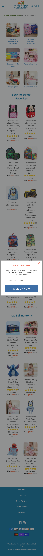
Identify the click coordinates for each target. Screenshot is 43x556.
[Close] (39, 263)
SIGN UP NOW (21, 288)
